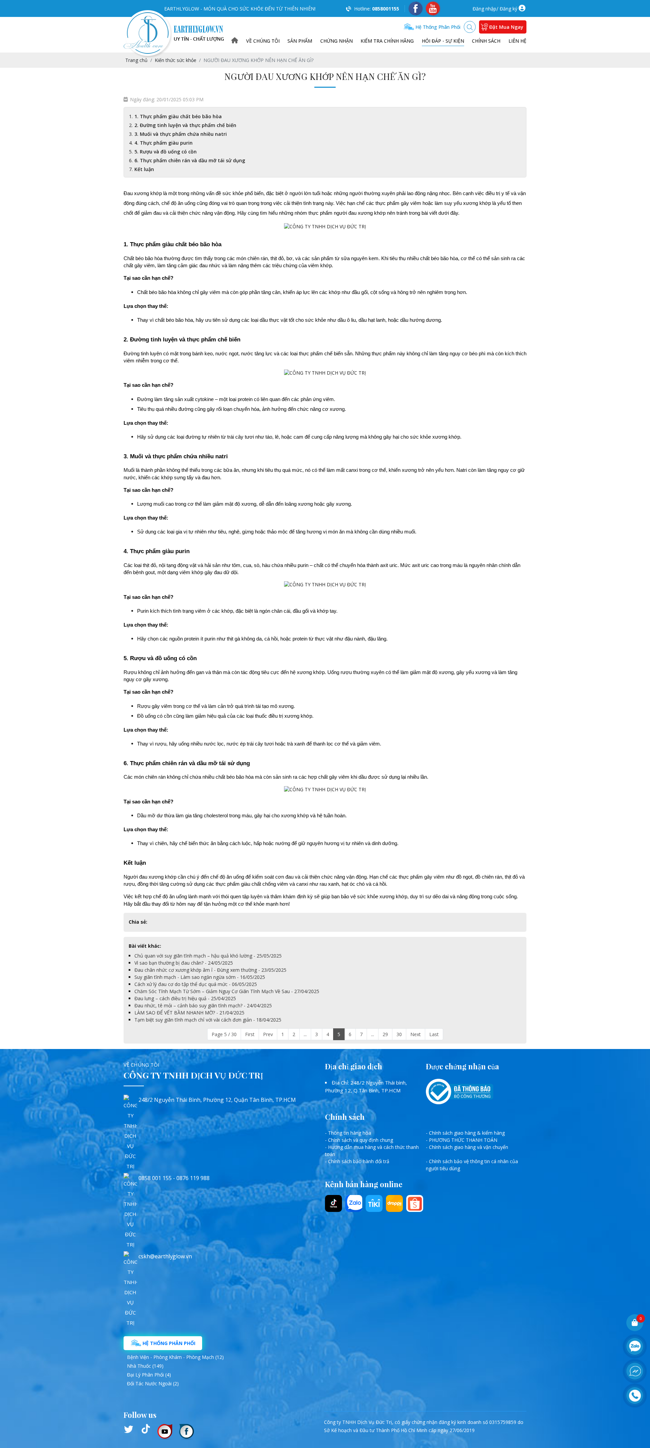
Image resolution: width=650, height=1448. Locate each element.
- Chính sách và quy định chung (359, 1140)
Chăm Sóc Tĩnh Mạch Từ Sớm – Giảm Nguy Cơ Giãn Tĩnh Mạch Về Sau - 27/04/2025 (226, 991)
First (250, 1034)
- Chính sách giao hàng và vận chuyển (467, 1147)
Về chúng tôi (263, 41)
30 (399, 1034)
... (305, 1034)
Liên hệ (517, 41)
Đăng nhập (484, 8)
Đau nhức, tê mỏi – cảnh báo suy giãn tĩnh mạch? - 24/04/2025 (203, 1005)
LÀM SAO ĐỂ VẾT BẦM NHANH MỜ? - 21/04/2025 (189, 1012)
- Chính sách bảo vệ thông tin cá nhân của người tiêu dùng (472, 1165)
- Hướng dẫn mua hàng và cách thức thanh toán (372, 1150)
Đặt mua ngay (506, 27)
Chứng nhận (336, 41)
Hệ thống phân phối (437, 27)
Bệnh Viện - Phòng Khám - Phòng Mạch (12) (175, 1357)
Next (415, 1034)
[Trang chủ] (234, 41)
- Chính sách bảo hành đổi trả (357, 1161)
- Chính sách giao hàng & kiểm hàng (465, 1133)
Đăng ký (508, 8)
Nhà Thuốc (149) (145, 1366)
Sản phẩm (299, 41)
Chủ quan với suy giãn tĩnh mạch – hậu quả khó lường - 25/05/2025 (208, 955)
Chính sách (486, 41)
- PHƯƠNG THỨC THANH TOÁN (461, 1140)
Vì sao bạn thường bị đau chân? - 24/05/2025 (183, 963)
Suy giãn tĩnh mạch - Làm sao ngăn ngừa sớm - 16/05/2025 (199, 977)
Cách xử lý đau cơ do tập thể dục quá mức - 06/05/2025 (195, 984)
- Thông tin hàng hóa (348, 1133)
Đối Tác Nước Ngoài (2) (153, 1383)
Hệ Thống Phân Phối (168, 1343)
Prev (268, 1034)
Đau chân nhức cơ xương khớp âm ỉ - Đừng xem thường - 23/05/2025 (210, 970)
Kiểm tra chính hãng (387, 41)
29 (385, 1034)
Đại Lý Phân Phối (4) (149, 1374)
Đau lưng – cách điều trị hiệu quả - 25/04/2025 (185, 998)
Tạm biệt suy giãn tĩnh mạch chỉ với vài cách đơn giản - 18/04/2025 (207, 1019)
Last (434, 1034)
